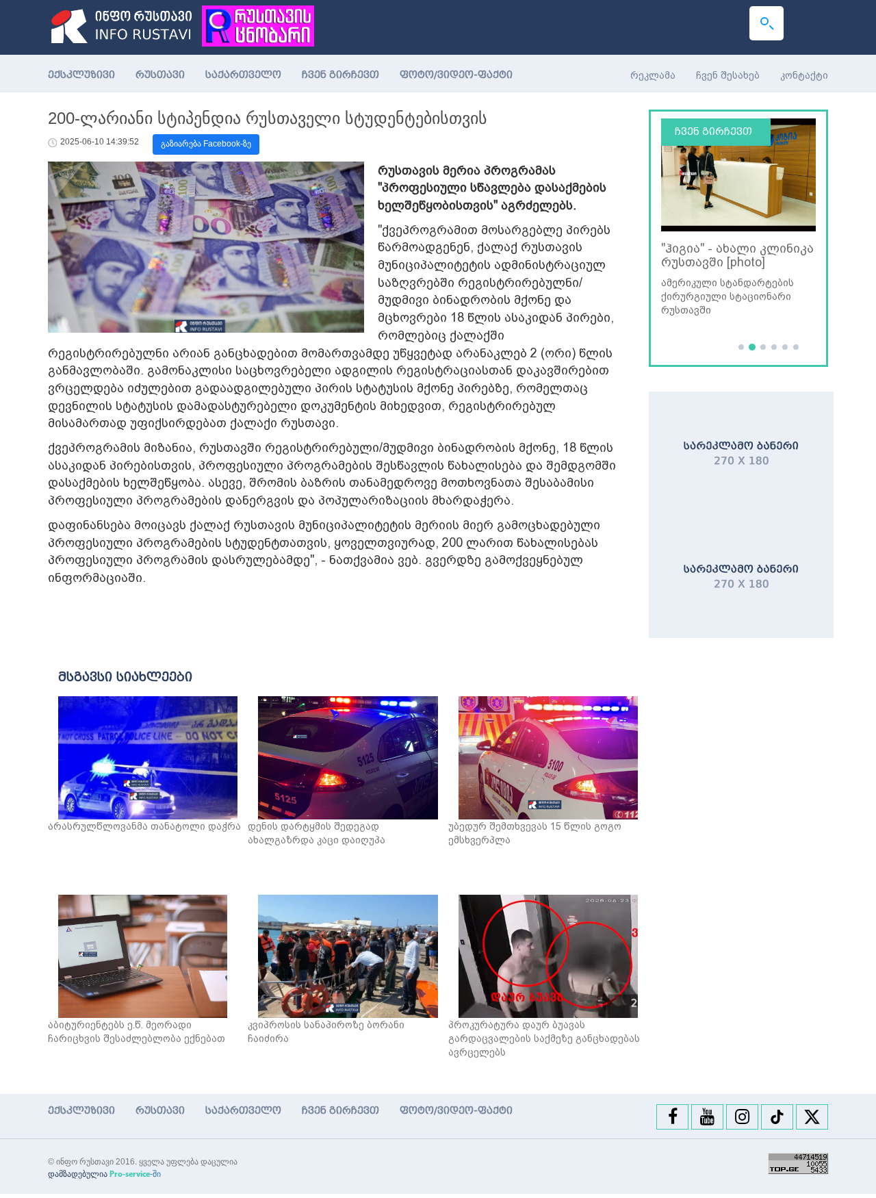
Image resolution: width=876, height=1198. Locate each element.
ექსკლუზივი (81, 75)
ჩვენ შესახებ (728, 75)
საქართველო (243, 75)
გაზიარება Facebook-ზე (206, 144)
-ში (135, 1174)
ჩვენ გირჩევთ (340, 75)
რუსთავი (160, 75)
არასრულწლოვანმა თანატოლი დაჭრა (144, 826)
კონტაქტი (804, 75)
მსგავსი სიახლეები (125, 677)
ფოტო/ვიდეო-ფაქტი (456, 75)
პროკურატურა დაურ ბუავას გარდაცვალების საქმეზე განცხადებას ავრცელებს (544, 1038)
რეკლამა (652, 75)
